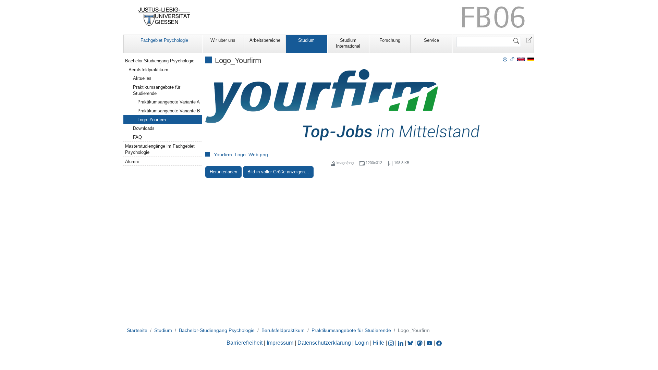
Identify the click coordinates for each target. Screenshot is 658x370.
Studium (306, 40)
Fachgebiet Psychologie (164, 40)
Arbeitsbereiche (264, 40)
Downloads (144, 128)
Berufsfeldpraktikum (148, 69)
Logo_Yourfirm (151, 119)
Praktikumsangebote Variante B (168, 110)
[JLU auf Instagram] (391, 343)
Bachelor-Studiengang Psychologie (159, 60)
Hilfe (378, 343)
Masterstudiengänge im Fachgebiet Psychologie (160, 149)
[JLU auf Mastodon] (420, 343)
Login (362, 343)
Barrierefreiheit (245, 343)
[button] (529, 39)
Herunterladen (223, 171)
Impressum (280, 343)
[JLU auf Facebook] (439, 343)
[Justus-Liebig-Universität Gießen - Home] (164, 17)
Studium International (348, 43)
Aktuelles (142, 78)
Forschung (389, 40)
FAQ (137, 137)
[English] (521, 59)
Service (431, 40)
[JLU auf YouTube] (429, 343)
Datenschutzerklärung (324, 343)
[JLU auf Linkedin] (401, 343)
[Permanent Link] (512, 59)
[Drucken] (505, 59)
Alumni (132, 161)
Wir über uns (222, 40)
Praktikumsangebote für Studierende (156, 90)
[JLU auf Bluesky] (410, 343)
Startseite (137, 330)
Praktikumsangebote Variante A (168, 101)
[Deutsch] (530, 59)
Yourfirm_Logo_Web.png (241, 154)
